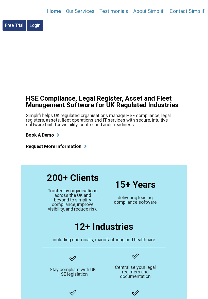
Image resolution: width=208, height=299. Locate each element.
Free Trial (14, 25)
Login (35, 25)
